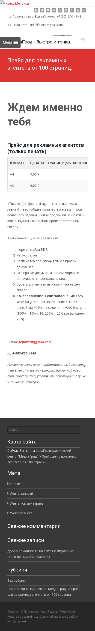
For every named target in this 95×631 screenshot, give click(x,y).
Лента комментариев (27, 503)
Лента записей (21, 493)
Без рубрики (17, 580)
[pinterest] (78, 12)
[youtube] (48, 12)
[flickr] (54, 12)
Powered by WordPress (23, 617)
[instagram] (66, 12)
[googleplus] (72, 12)
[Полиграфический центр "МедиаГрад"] (36, 38)
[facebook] (36, 12)
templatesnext (16, 621)
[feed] (60, 12)
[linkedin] (84, 12)
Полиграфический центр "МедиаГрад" (37, 588)
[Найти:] (43, 430)
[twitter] (42, 12)
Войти (15, 484)
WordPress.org (21, 513)
